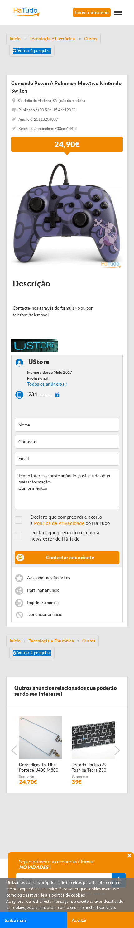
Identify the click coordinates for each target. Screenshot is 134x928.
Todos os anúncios (45, 384)
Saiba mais (16, 920)
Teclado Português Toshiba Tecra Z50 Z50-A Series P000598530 (89, 767)
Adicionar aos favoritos (48, 577)
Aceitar (79, 920)
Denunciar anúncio (44, 614)
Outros (89, 641)
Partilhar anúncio (43, 590)
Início (15, 641)
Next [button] (117, 750)
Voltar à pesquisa (33, 50)
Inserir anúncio (91, 12)
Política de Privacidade (59, 523)
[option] (67, 214)
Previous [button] (14, 750)
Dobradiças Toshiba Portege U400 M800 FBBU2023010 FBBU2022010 (39, 767)
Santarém (27, 776)
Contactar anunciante (70, 557)
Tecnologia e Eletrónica (51, 641)
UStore (39, 362)
